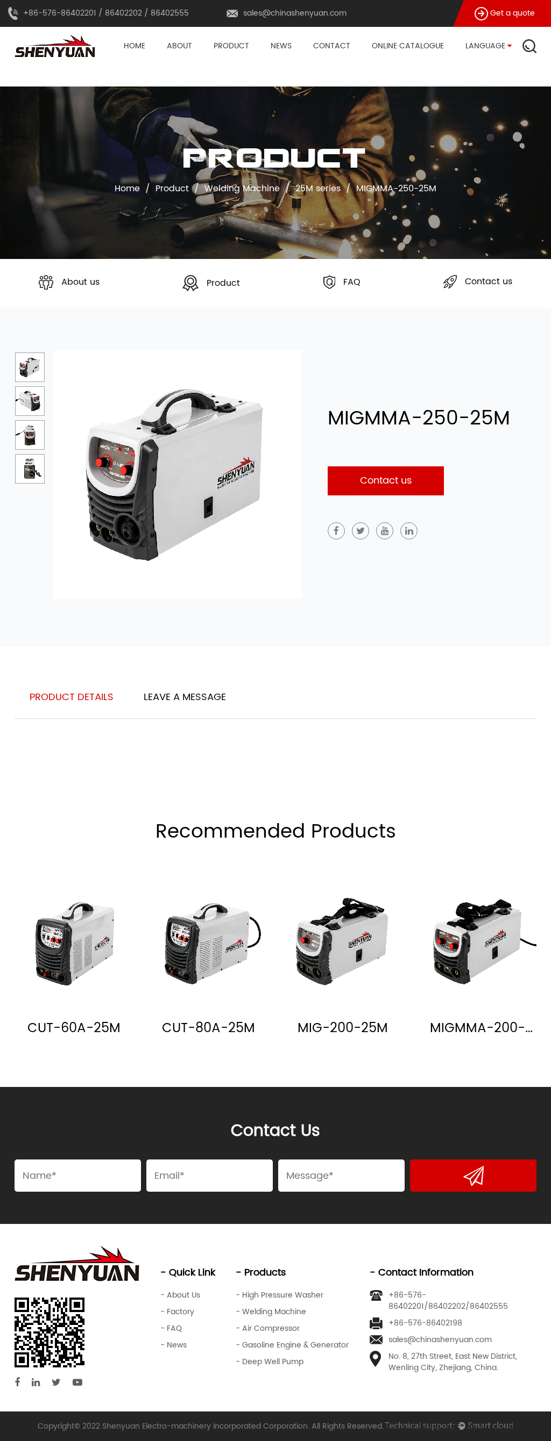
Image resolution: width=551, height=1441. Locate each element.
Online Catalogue (408, 46)
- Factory (177, 1312)
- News (173, 1345)
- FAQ (171, 1328)
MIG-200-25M (343, 1028)
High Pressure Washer (256, 64)
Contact (331, 46)
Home (134, 46)
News (281, 46)
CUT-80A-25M (208, 1028)
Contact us (488, 282)
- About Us (180, 1295)
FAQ (352, 282)
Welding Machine (242, 189)
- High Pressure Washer (279, 1295)
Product (231, 46)
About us (80, 282)
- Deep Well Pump (269, 1362)
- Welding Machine (271, 1312)
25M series (318, 189)
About (179, 46)
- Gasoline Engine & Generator (292, 1345)
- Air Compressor (268, 1328)
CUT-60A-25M (74, 1028)
